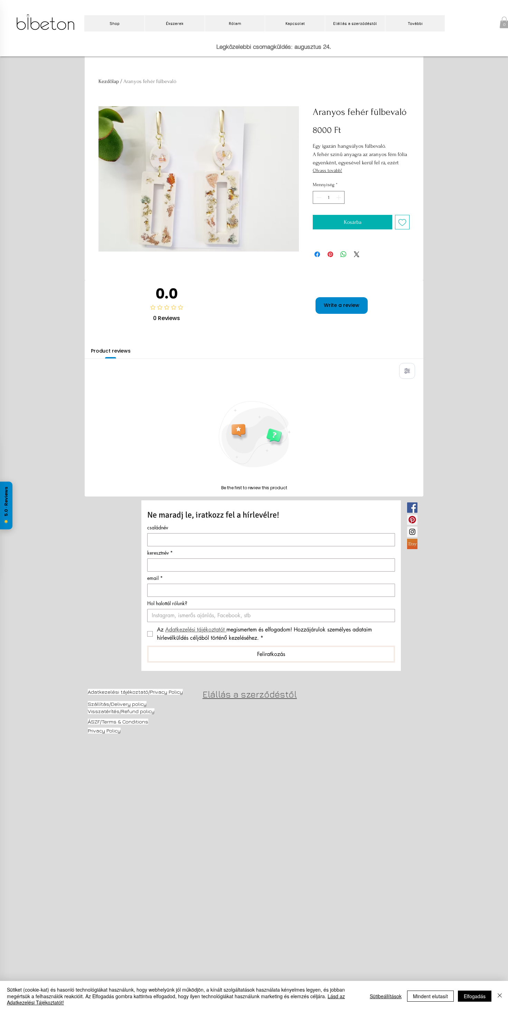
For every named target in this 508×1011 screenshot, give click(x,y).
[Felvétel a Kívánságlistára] (402, 222)
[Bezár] (500, 995)
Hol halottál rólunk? (167, 603)
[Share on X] (356, 254)
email (155, 578)
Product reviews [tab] (111, 350)
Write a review (341, 305)
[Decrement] (318, 197)
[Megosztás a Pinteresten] (330, 254)
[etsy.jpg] (412, 544)
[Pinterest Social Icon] (412, 519)
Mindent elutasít (430, 996)
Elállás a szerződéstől (250, 694)
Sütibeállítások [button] (386, 996)
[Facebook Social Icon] (412, 507)
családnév (157, 527)
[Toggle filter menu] (407, 371)
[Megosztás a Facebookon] (317, 254)
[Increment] (339, 197)
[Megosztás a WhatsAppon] (343, 254)
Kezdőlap (108, 81)
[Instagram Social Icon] (412, 532)
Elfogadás (475, 996)
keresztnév (160, 553)
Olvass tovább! (327, 170)
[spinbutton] (328, 197)
